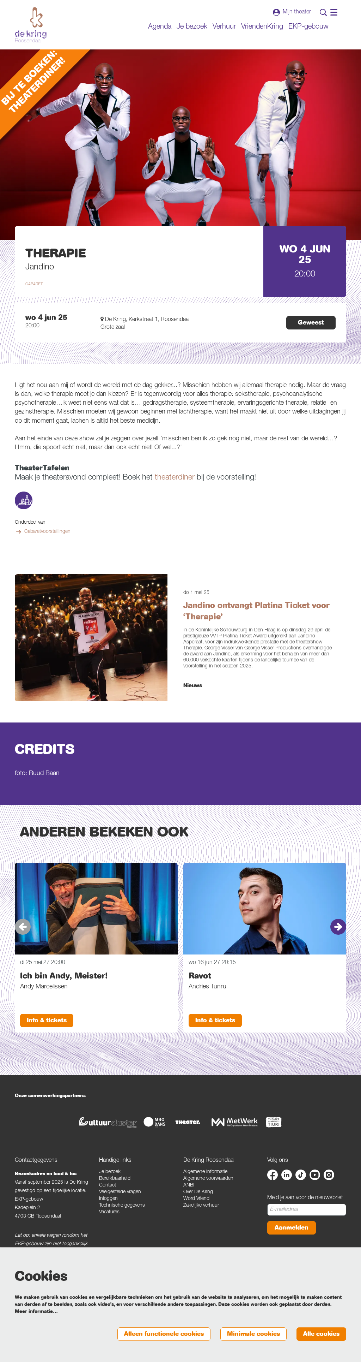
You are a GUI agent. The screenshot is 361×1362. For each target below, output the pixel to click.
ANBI (188, 1185)
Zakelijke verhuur (201, 1205)
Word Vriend (196, 1198)
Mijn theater (297, 12)
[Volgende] (338, 927)
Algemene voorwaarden (208, 1178)
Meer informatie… (36, 1311)
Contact (107, 1185)
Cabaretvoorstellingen (47, 531)
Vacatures (109, 1212)
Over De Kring (198, 1192)
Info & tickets (47, 1020)
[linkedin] (286, 1175)
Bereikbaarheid (114, 1178)
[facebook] (272, 1175)
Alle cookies (321, 1334)
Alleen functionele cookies (164, 1334)
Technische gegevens (122, 1205)
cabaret (34, 284)
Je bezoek (110, 1172)
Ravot (200, 975)
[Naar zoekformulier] (323, 12)
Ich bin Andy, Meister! (64, 975)
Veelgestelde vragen (120, 1192)
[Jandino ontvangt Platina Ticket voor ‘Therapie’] (91, 637)
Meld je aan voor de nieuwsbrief (305, 1198)
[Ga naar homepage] (31, 24)
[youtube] (315, 1175)
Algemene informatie (205, 1172)
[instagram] (329, 1175)
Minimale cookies (253, 1334)
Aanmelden (291, 1228)
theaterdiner (175, 478)
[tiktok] (300, 1175)
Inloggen (108, 1198)
